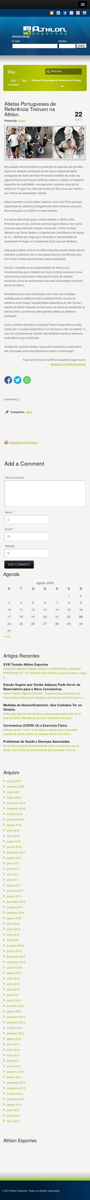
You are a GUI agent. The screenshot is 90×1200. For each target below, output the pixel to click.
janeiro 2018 (14, 847)
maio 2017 (13, 874)
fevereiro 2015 (15, 1006)
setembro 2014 (15, 1033)
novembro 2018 (16, 808)
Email (71, 13)
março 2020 (14, 797)
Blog (24, 80)
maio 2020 (13, 792)
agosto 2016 (14, 918)
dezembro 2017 (16, 852)
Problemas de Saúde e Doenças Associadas (36, 741)
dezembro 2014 (16, 1017)
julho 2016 (13, 923)
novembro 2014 (16, 1022)
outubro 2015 (14, 967)
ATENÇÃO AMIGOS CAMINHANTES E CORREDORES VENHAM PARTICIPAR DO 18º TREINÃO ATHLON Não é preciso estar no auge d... (44, 673)
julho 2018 (13, 830)
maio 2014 (13, 1055)
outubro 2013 (14, 1093)
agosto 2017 (14, 858)
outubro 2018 (14, 814)
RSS (52, 13)
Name (9, 512)
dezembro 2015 (16, 956)
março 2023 (14, 781)
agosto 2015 (14, 973)
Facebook (65, 13)
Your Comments (14, 477)
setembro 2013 (15, 1099)
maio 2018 (13, 836)
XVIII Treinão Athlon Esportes (25, 664)
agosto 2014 (14, 1039)
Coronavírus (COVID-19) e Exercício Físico (35, 725)
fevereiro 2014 (15, 1071)
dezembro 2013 (16, 1082)
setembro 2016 (15, 912)
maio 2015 (13, 989)
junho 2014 (13, 1050)
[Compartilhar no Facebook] (8, 382)
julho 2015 (13, 978)
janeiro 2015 (14, 1011)
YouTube (84, 13)
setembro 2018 (15, 819)
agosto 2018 (14, 825)
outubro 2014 (14, 1028)
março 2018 (14, 841)
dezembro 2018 (16, 803)
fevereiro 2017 (15, 890)
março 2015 (14, 1000)
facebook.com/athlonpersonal (68, 364)
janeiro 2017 (14, 896)
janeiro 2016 (14, 951)
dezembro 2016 (16, 901)
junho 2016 (13, 929)
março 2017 (14, 885)
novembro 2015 (16, 962)
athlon (22, 120)
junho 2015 (13, 984)
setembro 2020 (15, 786)
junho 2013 (13, 1115)
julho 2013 (13, 1110)
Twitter (58, 13)
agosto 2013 (14, 1104)
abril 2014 (13, 1060)
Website (10, 546)
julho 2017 (13, 863)
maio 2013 (13, 1121)
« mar (6, 636)
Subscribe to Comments (23, 442)
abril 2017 (13, 880)
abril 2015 (13, 995)
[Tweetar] (17, 382)
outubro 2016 (14, 907)
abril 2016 (13, 940)
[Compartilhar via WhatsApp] (27, 382)
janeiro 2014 (14, 1077)
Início (13, 80)
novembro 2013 (16, 1088)
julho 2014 (13, 1044)
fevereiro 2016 (15, 945)
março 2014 (14, 1066)
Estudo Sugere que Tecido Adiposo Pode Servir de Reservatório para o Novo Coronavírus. (41, 686)
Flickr (78, 13)
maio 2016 (13, 934)
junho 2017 (13, 869)
